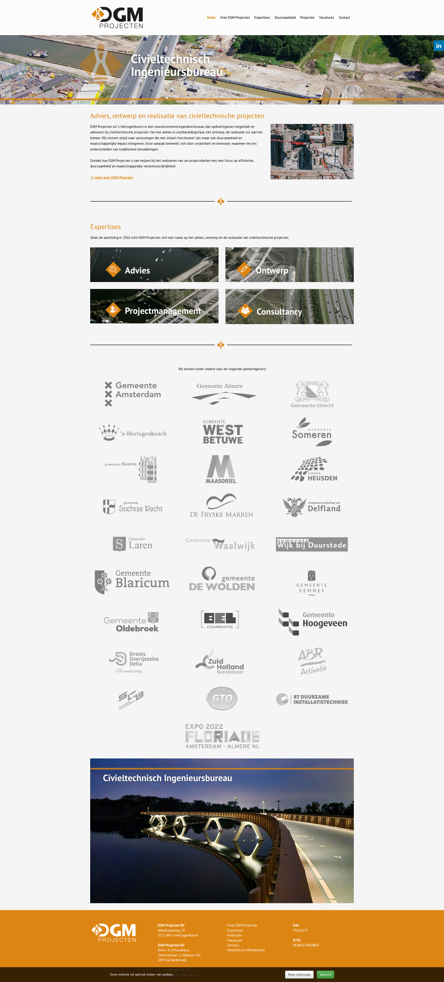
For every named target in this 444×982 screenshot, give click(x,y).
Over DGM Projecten (235, 17)
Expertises (262, 17)
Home (211, 17)
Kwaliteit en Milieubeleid (246, 950)
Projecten (307, 17)
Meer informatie (299, 975)
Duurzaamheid (285, 17)
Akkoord (325, 975)
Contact (344, 17)
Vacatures (326, 17)
